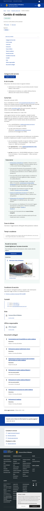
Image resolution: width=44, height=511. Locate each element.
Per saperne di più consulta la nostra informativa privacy (27, 503)
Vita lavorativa (25, 476)
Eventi (33, 471)
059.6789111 (16, 303)
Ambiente (15, 461)
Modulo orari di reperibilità (21, 190)
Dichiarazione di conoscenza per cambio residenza (20, 389)
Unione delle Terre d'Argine (17, 1)
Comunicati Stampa (36, 461)
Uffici (4, 463)
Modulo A (23, 207)
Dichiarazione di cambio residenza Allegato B (19, 380)
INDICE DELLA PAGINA (9, 36)
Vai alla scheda (12, 278)
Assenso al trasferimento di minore (18, 192)
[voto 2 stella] (9, 421)
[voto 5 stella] (14, 421)
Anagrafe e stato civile (10, 77)
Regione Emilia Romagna (8, 1)
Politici (5, 466)
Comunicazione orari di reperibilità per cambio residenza (22, 339)
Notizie (33, 459)
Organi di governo (7, 459)
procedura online (16, 108)
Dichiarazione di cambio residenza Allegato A (19, 370)
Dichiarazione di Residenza (16, 162)
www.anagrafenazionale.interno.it (27, 102)
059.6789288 (16, 305)
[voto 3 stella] (10, 421)
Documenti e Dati (7, 472)
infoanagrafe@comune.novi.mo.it (19, 306)
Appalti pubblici (16, 466)
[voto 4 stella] (12, 421)
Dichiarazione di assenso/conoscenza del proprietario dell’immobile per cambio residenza (21, 359)
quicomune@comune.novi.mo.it (7, 501)
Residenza (6, 29)
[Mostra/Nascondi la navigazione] (1, 5)
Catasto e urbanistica (17, 470)
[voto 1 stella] (7, 421)
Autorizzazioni (15, 468)
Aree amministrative (7, 461)
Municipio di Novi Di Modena (16, 260)
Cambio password (16, 497)
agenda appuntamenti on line (29, 146)
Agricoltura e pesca (16, 459)
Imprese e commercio (27, 463)
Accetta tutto (34, 506)
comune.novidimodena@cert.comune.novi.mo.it (8, 498)
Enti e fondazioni (7, 465)
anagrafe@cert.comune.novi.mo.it (23, 130)
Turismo (24, 474)
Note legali (25, 487)
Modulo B (12, 208)
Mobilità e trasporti (26, 465)
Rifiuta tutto (23, 506)
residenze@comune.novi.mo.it (27, 124)
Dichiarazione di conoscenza (17, 198)
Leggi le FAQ (15, 484)
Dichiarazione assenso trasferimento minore (19, 349)
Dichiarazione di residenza (14, 399)
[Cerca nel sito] (39, 5)
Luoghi (33, 469)
